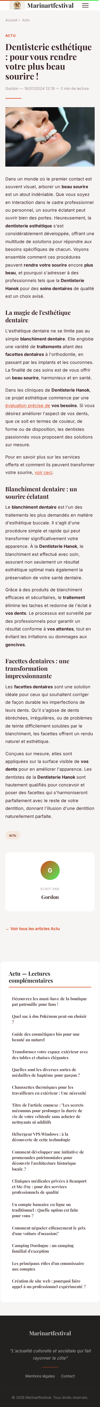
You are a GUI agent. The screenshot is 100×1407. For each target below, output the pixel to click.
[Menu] (85, 5)
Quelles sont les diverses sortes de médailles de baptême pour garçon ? (46, 1072)
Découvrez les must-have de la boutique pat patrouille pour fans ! (49, 1001)
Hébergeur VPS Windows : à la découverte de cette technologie (41, 1136)
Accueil (11, 20)
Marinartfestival (50, 5)
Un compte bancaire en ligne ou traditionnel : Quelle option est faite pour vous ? (45, 1210)
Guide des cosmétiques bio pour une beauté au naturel (46, 1036)
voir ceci (43, 472)
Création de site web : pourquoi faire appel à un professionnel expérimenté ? (49, 1283)
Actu (26, 20)
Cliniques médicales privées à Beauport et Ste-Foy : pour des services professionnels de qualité (49, 1186)
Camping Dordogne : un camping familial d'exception (43, 1248)
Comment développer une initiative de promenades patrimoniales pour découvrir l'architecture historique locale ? (48, 1160)
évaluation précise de (27, 405)
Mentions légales (40, 1376)
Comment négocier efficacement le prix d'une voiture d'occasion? (49, 1230)
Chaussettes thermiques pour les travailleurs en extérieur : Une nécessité (49, 1089)
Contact (68, 1376)
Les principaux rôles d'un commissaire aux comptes (48, 1266)
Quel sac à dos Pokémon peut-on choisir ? (49, 1019)
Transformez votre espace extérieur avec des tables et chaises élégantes (50, 1054)
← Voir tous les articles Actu (32, 928)
